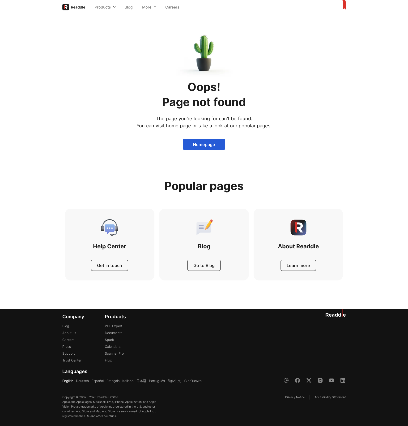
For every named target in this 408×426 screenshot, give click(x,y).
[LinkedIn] (343, 380)
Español (98, 381)
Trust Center (71, 360)
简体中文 (174, 381)
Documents (113, 333)
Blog (129, 7)
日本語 (141, 381)
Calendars (112, 346)
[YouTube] (331, 380)
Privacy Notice (295, 397)
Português (157, 381)
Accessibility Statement (330, 397)
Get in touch (109, 265)
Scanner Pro (114, 353)
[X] (309, 380)
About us (69, 333)
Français (112, 381)
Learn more (298, 265)
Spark (109, 340)
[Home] (343, 5)
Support (68, 353)
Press (66, 346)
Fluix (108, 360)
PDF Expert (113, 326)
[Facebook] (297, 380)
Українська (193, 381)
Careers (172, 7)
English (67, 381)
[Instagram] (320, 380)
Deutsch (82, 381)
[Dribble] (286, 380)
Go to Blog (204, 265)
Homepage (204, 144)
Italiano (127, 381)
